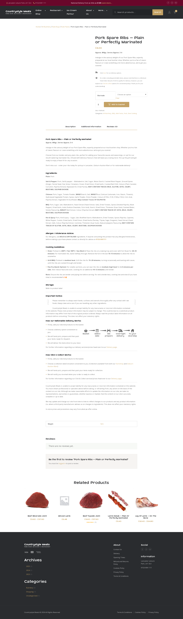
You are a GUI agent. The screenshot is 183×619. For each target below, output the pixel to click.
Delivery (117, 553)
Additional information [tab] (91, 127)
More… (101, 10)
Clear (117, 98)
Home (38, 27)
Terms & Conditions (121, 576)
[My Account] (169, 12)
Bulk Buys (56, 27)
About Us (89, 12)
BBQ (113, 113)
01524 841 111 (146, 568)
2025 (28, 566)
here (104, 73)
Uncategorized (31, 596)
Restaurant (55, 10)
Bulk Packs (65, 27)
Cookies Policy (119, 568)
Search (157, 12)
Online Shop (38, 12)
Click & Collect (107, 83)
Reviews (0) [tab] (112, 127)
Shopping (30, 592)
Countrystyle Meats (18, 11)
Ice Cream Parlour (72, 12)
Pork (125, 113)
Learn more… (106, 3)
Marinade (101, 95)
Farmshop (120, 364)
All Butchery (46, 27)
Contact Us (118, 549)
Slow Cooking (132, 113)
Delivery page (111, 347)
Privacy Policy (119, 572)
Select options (37, 500)
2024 (28, 570)
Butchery (29, 588)
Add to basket (118, 104)
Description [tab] (70, 127)
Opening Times (119, 557)
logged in (62, 463)
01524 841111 (101, 239)
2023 (28, 574)
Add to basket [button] (64, 500)
